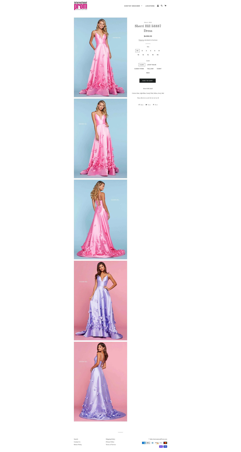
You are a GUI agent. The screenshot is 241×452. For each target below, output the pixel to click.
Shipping (141, 40)
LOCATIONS (150, 6)
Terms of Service (111, 444)
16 (153, 54)
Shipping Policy (110, 439)
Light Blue (151, 64)
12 (143, 54)
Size (148, 47)
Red (148, 73)
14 (148, 54)
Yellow (150, 68)
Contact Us (77, 442)
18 (157, 54)
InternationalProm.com (160, 439)
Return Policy (78, 444)
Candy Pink (139, 68)
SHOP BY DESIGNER (132, 6)
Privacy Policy (110, 442)
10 (138, 54)
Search (76, 439)
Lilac (142, 64)
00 (137, 50)
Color (148, 61)
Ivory (159, 68)
